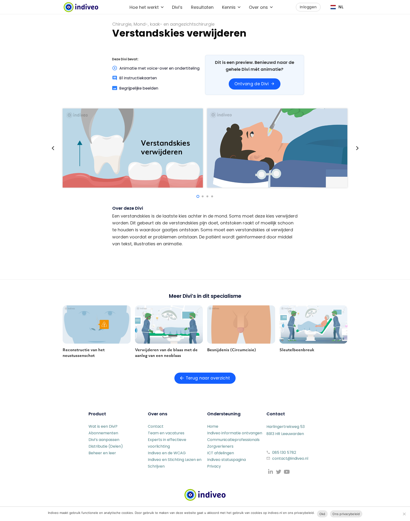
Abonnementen (103, 433)
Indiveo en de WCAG (167, 453)
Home (212, 426)
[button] (162, 7)
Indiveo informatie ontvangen (234, 433)
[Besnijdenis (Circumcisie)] (241, 324)
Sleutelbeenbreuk (297, 349)
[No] (404, 514)
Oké (322, 514)
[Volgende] (356, 148)
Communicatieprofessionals (233, 439)
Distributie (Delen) (106, 446)
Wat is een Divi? (103, 426)
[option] (336, 7)
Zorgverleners (220, 446)
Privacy (214, 466)
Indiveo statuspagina (226, 459)
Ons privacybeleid (346, 514)
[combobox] (336, 7)
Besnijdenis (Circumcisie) (231, 349)
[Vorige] (53, 148)
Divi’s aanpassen (104, 439)
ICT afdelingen (220, 453)
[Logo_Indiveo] (205, 495)
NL (341, 7)
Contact (155, 426)
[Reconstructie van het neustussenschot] (97, 324)
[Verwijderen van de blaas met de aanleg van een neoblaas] (169, 324)
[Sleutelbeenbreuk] (314, 324)
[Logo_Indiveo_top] (81, 7)
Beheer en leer (102, 453)
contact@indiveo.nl (290, 458)
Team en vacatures (166, 433)
